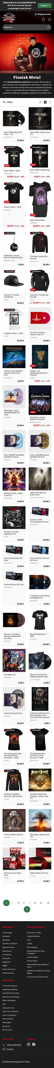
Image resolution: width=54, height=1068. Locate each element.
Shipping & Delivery (10, 989)
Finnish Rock (32, 961)
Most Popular (32, 947)
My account (7, 1030)
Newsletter (6, 1022)
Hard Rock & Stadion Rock (37, 977)
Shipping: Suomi (44, 14)
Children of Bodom (9, 943)
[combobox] (27, 27)
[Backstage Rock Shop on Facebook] (33, 1044)
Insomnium (36, 85)
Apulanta (6, 940)
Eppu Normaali (8, 947)
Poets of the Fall (8, 969)
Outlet (29, 943)
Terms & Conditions (10, 1011)
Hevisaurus (7, 951)
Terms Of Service (9, 1015)
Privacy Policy (7, 1019)
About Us (6, 1026)
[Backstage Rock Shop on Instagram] (28, 1044)
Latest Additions (33, 936)
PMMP (4, 966)
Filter (10, 102)
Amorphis (6, 936)
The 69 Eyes (7, 933)
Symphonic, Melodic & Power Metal (38, 972)
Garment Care (8, 1008)
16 (18, 903)
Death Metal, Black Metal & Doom (38, 965)
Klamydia (6, 958)
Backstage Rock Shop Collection (36, 952)
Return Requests (9, 1000)
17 (24, 903)
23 (48, 903)
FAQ (4, 1004)
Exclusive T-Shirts (34, 933)
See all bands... (8, 973)
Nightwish (25, 85)
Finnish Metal (32, 957)
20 (41, 903)
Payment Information (10, 993)
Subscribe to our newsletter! (18, 2)
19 (35, 903)
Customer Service (9, 986)
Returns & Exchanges (11, 997)
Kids (29, 940)
